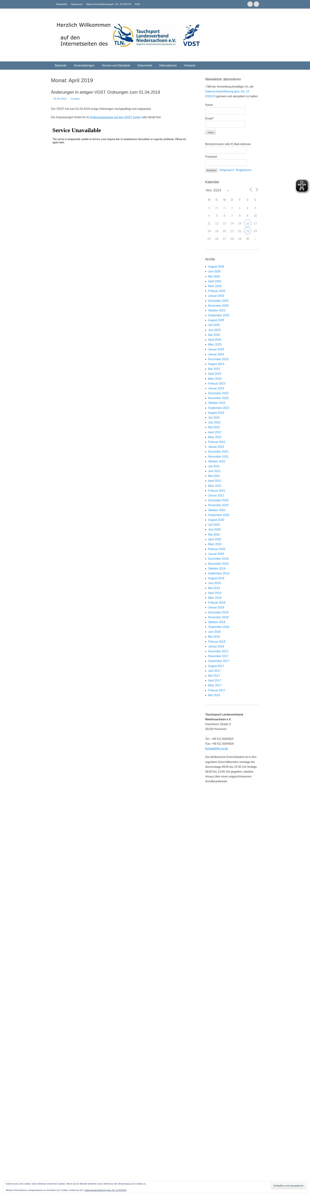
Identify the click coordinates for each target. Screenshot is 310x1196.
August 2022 (216, 412)
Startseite (61, 65)
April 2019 (214, 592)
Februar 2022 (216, 441)
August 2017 (216, 665)
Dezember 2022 (218, 393)
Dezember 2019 (218, 558)
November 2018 (218, 617)
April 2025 (214, 339)
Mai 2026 (214, 276)
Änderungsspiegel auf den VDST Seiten (115, 117)
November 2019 (218, 563)
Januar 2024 (216, 354)
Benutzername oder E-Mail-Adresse (228, 144)
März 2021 (215, 485)
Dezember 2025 (218, 300)
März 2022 (215, 437)
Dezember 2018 (218, 612)
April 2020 (214, 539)
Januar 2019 (216, 607)
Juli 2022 (214, 417)
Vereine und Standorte (116, 65)
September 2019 (218, 573)
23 (247, 231)
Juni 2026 (214, 271)
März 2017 (215, 685)
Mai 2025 (214, 334)
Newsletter (61, 4)
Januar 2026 (216, 295)
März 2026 (215, 286)
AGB (137, 4)
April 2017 (214, 680)
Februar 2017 (216, 690)
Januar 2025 (216, 349)
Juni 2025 (214, 330)
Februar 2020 (216, 549)
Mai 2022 (214, 427)
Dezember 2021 (218, 451)
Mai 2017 (214, 675)
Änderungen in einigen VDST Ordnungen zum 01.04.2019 (105, 92)
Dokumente (144, 65)
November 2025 (218, 305)
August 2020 (216, 519)
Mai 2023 (214, 368)
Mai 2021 (214, 475)
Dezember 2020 (218, 500)
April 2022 (214, 432)
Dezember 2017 (218, 651)
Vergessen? (226, 170)
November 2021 (218, 456)
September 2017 (218, 660)
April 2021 (214, 480)
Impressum (77, 4)
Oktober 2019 (216, 568)
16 (247, 223)
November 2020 (218, 505)
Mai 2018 (214, 636)
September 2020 (218, 515)
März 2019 (215, 597)
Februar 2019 (216, 602)
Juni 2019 (214, 583)
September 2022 (218, 407)
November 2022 (218, 398)
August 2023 (216, 364)
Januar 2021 (216, 495)
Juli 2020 (214, 524)
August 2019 (216, 578)
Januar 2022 (216, 446)
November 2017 (218, 656)
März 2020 (215, 544)
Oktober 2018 (216, 622)
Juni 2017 (214, 670)
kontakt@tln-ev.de (216, 748)
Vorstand (189, 65)
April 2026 (214, 281)
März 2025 (215, 344)
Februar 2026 (216, 290)
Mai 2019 (214, 588)
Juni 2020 (214, 529)
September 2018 (218, 626)
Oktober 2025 (216, 310)
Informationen (168, 65)
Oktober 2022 (216, 402)
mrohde (75, 98)
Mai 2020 (214, 534)
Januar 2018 (216, 646)
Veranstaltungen (84, 65)
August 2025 (216, 320)
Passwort (211, 156)
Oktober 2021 (216, 461)
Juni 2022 (214, 422)
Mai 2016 (214, 695)
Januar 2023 (216, 388)
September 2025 (218, 315)
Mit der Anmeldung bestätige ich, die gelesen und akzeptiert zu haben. (232, 91)
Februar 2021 (216, 490)
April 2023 (214, 373)
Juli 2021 (214, 466)
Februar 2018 (216, 641)
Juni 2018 (214, 631)
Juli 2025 (214, 324)
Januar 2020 (216, 553)
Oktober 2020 (216, 510)
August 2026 (216, 266)
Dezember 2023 (218, 359)
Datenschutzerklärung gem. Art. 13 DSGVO (108, 4)
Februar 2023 (216, 383)
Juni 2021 (214, 471)
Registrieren (244, 170)
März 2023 (215, 378)
